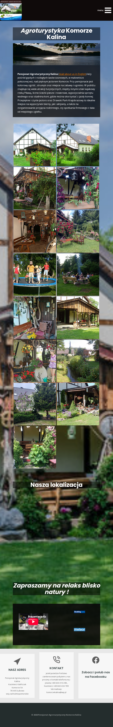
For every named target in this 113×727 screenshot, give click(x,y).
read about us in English (72, 74)
